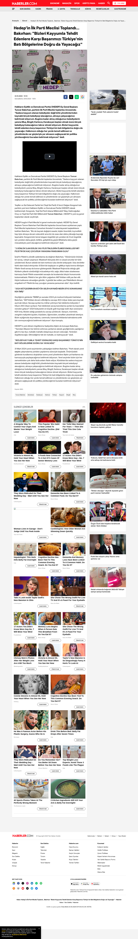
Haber (61, 902)
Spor (13, 850)
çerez (4, 931)
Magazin (15, 853)
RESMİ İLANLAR (102, 9)
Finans (43, 853)
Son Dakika (16, 856)
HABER (101, 3)
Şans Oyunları (73, 856)
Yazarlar (43, 859)
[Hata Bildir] (64, 907)
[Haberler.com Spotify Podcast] (41, 883)
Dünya (14, 866)
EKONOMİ (54, 3)
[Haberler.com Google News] (14, 883)
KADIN (38, 9)
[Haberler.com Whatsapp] (36, 883)
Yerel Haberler (45, 863)
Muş (74, 395)
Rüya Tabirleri (73, 859)
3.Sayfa (14, 863)
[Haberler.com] (23, 836)
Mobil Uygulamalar (103, 866)
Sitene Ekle (101, 872)
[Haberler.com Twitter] (23, 883)
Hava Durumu (73, 847)
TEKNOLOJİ (75, 9)
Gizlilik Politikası (102, 850)
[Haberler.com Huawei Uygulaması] (95, 884)
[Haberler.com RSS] (14, 888)
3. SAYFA (61, 9)
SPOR (77, 3)
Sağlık (43, 847)
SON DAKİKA (25, 9)
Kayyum (61, 395)
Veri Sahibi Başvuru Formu (106, 859)
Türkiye (54, 395)
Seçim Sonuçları (74, 853)
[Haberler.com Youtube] (23, 888)
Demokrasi (31, 395)
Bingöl (68, 395)
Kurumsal (100, 843)
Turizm (43, 856)
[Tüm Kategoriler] (13, 9)
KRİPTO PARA (89, 3)
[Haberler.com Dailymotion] (36, 888)
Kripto (14, 859)
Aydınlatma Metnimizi (19, 934)
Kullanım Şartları (102, 847)
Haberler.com (73, 843)
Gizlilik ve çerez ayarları (53, 907)
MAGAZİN (66, 3)
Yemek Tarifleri (74, 863)
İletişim (107, 836)
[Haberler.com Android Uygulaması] (85, 884)
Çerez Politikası (102, 853)
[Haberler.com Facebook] (18, 883)
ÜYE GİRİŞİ (120, 3)
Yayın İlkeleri (122, 836)
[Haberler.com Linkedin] (32, 883)
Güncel (24, 21)
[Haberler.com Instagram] (27, 883)
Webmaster (101, 863)
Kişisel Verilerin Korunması (106, 856)
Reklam (99, 836)
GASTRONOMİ (120, 9)
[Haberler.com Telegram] (32, 888)
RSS (98, 869)
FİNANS (49, 9)
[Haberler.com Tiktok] (27, 888)
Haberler (15, 843)
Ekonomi (15, 847)
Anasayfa (15, 21)
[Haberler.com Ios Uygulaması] (74, 884)
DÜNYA (88, 9)
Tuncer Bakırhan (20, 395)
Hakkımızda (91, 836)
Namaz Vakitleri (74, 850)
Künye (114, 836)
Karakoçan (39, 395)
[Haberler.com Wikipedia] (18, 888)
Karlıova (47, 395)
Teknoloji (43, 850)
